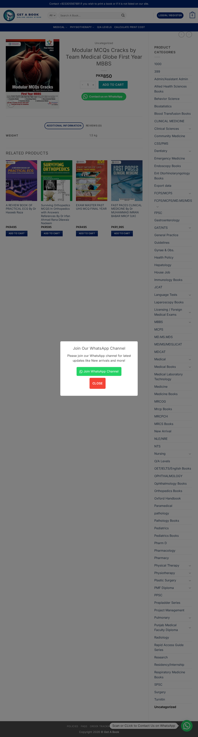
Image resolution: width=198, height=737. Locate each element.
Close (97, 383)
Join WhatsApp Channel (101, 371)
